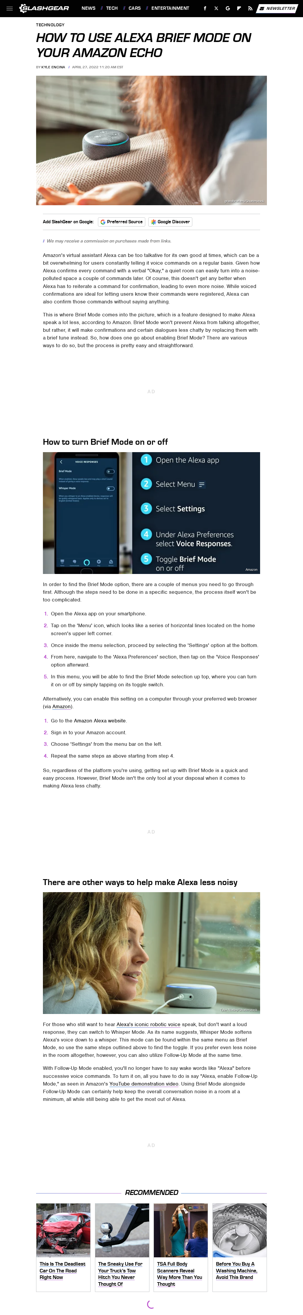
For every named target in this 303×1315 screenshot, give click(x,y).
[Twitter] (216, 8)
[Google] (228, 8)
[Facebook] (205, 8)
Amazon (251, 569)
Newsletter (281, 8)
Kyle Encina (53, 67)
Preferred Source (125, 221)
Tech (112, 8)
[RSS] (250, 8)
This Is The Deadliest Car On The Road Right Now (63, 1270)
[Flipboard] (239, 8)
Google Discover (174, 221)
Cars (135, 8)
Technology (50, 25)
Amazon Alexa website (100, 720)
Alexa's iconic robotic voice (148, 1024)
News (88, 8)
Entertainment (170, 8)
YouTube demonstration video (143, 1084)
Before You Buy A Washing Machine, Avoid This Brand (236, 1270)
